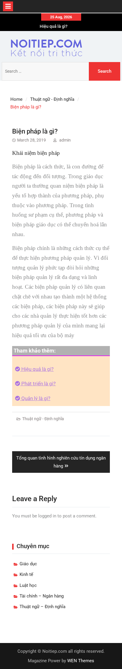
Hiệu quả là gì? (54, 26)
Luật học (28, 585)
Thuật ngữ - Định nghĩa (43, 418)
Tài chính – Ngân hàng (42, 596)
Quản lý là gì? (35, 398)
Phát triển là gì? (38, 384)
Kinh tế (26, 574)
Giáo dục (28, 563)
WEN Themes (80, 660)
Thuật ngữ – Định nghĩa (42, 606)
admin (65, 140)
